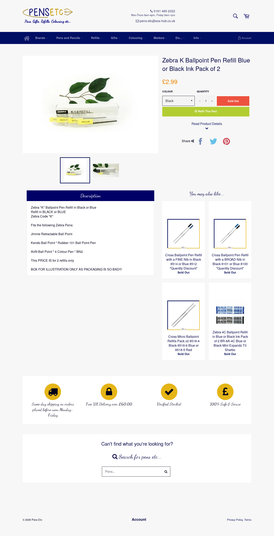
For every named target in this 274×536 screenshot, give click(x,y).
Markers (159, 38)
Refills (95, 38)
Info (197, 38)
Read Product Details (207, 123)
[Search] (166, 472)
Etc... (179, 38)
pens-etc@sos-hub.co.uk (157, 21)
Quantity (203, 91)
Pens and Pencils (68, 38)
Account (246, 38)
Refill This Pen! (207, 111)
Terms (247, 520)
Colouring (136, 38)
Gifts (114, 38)
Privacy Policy (235, 520)
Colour (167, 91)
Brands (40, 38)
